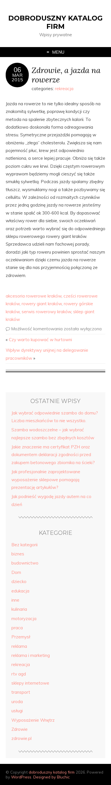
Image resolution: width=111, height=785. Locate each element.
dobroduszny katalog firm (55, 22)
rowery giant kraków (42, 303)
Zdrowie (19, 729)
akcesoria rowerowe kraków (33, 296)
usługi (17, 710)
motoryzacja (23, 618)
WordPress (21, 776)
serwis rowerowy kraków (46, 311)
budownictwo (24, 563)
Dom (16, 572)
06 (17, 70)
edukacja (20, 591)
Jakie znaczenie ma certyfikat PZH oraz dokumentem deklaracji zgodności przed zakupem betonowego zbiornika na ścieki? (53, 454)
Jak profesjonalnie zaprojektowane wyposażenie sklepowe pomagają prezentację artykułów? (45, 479)
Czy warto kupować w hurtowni (40, 339)
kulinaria (19, 609)
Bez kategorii (24, 544)
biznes (17, 554)
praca (17, 627)
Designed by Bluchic (51, 776)
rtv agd (18, 674)
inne (15, 600)
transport (20, 692)
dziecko (18, 581)
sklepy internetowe (30, 683)
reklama (19, 646)
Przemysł (20, 637)
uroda (17, 701)
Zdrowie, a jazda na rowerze (66, 74)
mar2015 (17, 77)
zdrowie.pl (21, 738)
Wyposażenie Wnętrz (33, 720)
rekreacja (64, 88)
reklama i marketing (30, 655)
